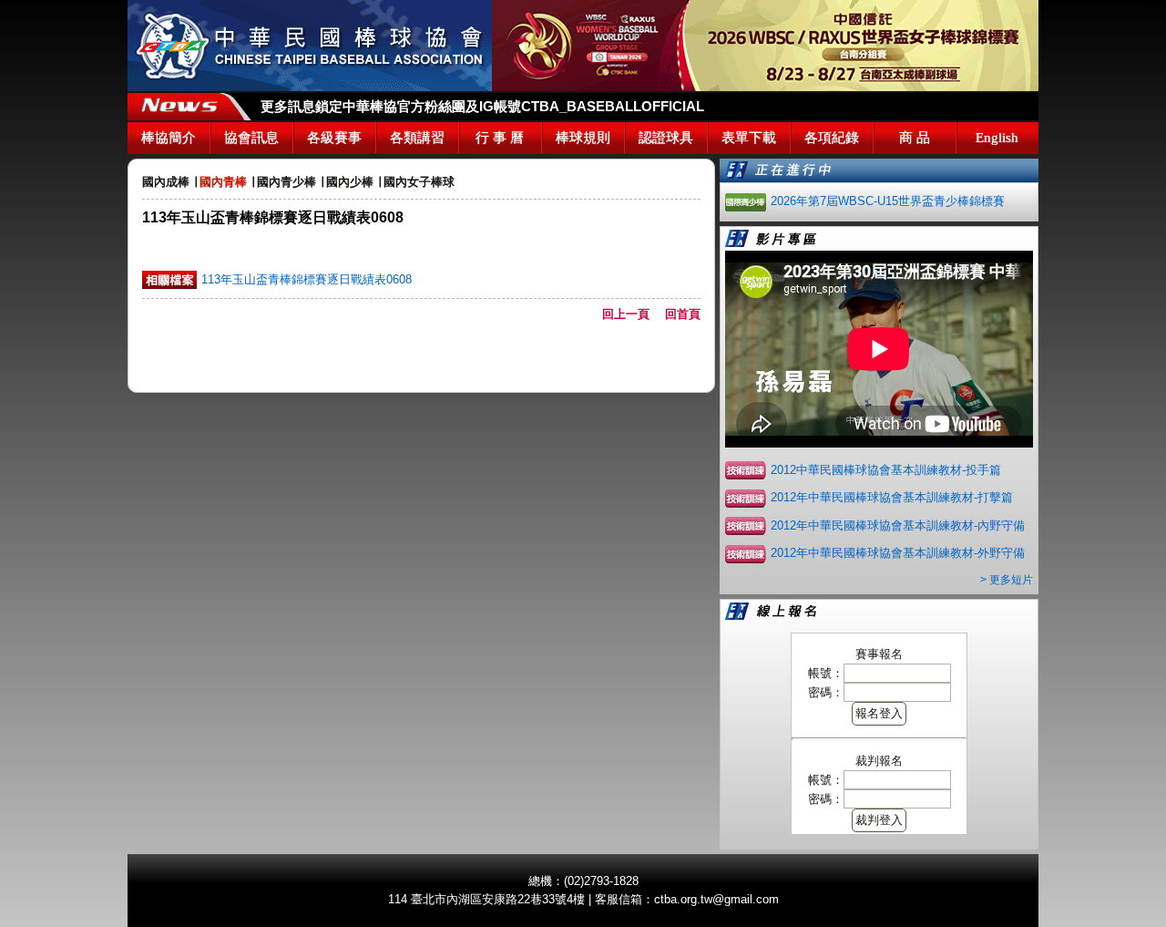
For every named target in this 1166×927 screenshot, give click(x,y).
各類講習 (417, 137)
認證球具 (666, 137)
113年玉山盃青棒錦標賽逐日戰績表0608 (306, 279)
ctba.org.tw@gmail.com (716, 899)
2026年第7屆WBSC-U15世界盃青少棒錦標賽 (888, 201)
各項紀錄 (831, 137)
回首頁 (683, 314)
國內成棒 (165, 182)
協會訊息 (251, 137)
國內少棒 (349, 182)
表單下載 (748, 137)
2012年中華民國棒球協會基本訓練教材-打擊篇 (892, 497)
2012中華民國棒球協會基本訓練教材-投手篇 (886, 470)
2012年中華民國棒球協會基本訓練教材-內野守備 (898, 525)
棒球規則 (583, 137)
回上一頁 (631, 314)
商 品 (914, 137)
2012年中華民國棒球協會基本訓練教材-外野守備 (898, 553)
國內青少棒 (286, 182)
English (997, 137)
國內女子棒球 (419, 182)
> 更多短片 (1006, 579)
